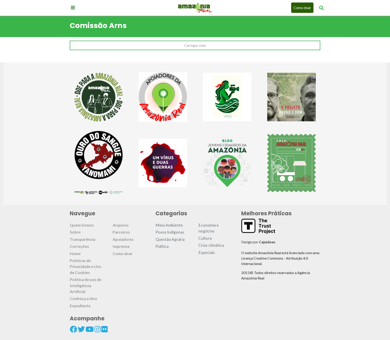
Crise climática (211, 245)
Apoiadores (123, 239)
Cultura (205, 238)
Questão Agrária (170, 239)
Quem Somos (82, 225)
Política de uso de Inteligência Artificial (85, 285)
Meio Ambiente (169, 225)
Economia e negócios (208, 228)
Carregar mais (195, 45)
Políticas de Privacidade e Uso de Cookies (85, 266)
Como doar (302, 7)
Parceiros (121, 232)
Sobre (75, 232)
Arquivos (121, 225)
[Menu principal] (72, 7)
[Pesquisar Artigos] (321, 7)
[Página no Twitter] (81, 329)
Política (162, 246)
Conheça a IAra (83, 298)
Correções (79, 246)
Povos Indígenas (170, 232)
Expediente (80, 305)
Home (75, 253)
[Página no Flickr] (104, 329)
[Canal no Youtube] (90, 329)
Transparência (82, 239)
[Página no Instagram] (97, 329)
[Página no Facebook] (73, 329)
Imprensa (121, 246)
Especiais (206, 252)
